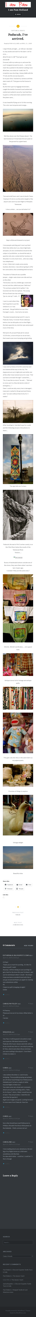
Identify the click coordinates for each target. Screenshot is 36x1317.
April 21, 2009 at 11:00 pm (11, 1070)
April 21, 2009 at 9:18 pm (11, 1006)
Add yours (28, 945)
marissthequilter (8, 1284)
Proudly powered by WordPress (15, 1310)
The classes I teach (18, 1276)
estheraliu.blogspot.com (16, 955)
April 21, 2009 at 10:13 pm (11, 1034)
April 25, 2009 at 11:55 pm (11, 1144)
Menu (19, 14)
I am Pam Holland (18, 9)
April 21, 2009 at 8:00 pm (11, 958)
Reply (31, 955)
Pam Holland (14, 43)
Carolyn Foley (10, 1003)
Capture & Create (18, 30)
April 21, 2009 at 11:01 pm (11, 1118)
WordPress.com (21, 1313)
